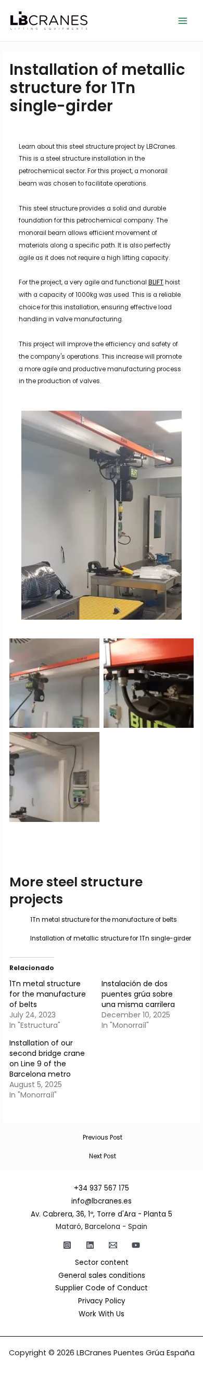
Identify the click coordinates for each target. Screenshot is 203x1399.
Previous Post (102, 1138)
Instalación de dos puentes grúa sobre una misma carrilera (138, 994)
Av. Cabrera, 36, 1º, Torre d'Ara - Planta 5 (101, 1214)
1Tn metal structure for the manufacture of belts (103, 920)
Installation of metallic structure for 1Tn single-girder (110, 938)
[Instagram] (67, 1245)
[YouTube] (136, 1245)
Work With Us (101, 1314)
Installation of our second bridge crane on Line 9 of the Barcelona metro (47, 1058)
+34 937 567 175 (101, 1188)
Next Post (102, 1157)
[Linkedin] (90, 1245)
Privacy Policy (101, 1301)
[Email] (113, 1245)
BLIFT (155, 282)
